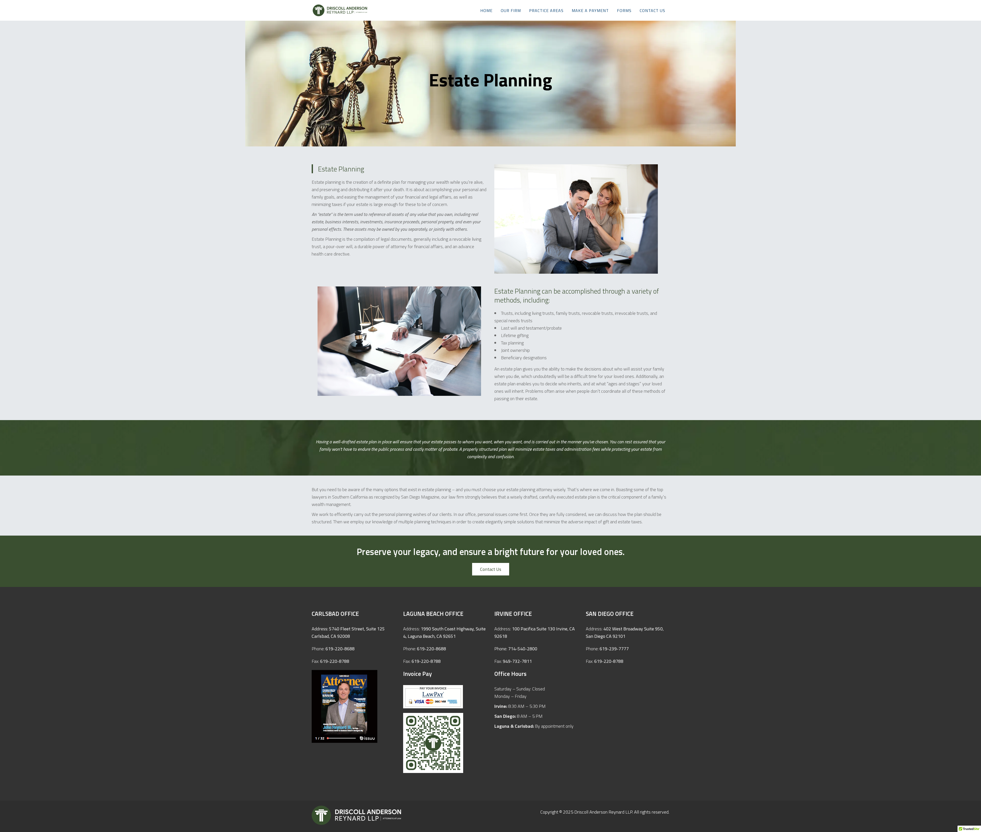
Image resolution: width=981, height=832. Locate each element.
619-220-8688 (340, 648)
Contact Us (490, 569)
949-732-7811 (517, 661)
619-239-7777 (614, 648)
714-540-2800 (522, 648)
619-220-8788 (334, 661)
